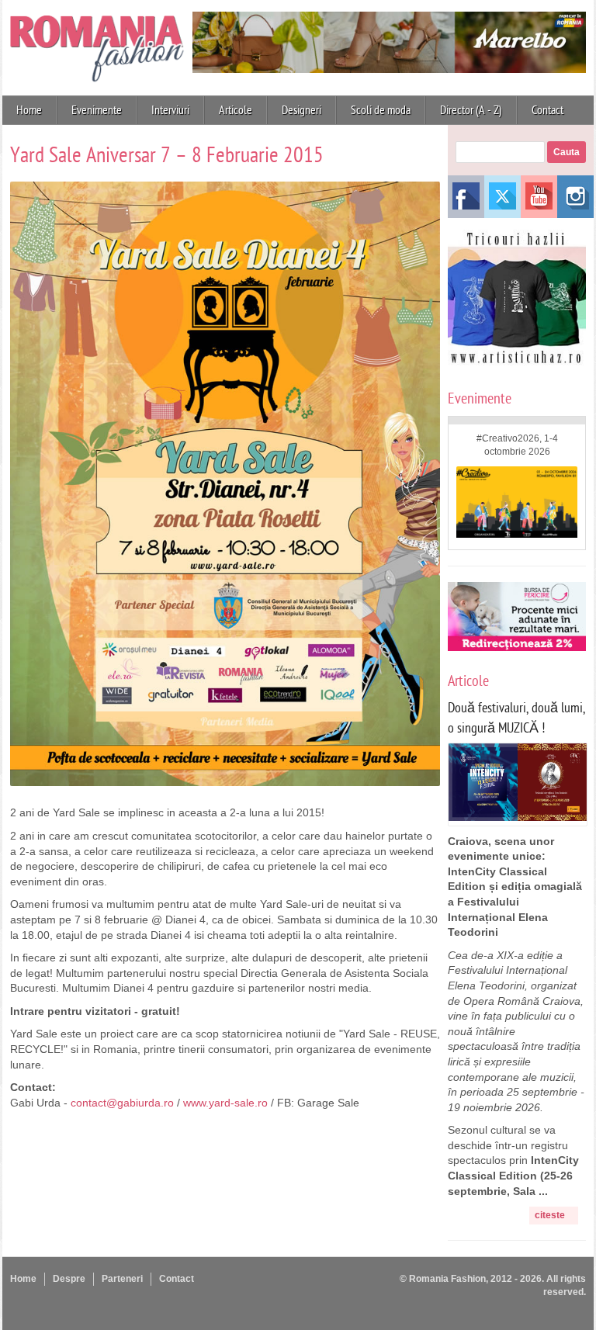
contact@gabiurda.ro (122, 1102)
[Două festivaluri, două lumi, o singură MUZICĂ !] (518, 817)
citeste (550, 1215)
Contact (547, 110)
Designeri (301, 110)
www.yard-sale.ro (225, 1102)
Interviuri (170, 110)
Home (29, 110)
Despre (69, 1278)
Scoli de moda (381, 110)
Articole (235, 110)
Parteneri (122, 1278)
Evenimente (96, 110)
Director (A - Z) (471, 110)
